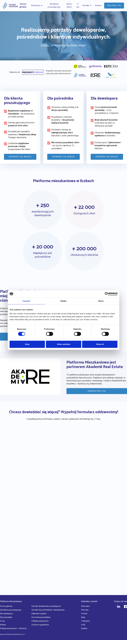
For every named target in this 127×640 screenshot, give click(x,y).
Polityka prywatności (40, 621)
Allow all (100, 344)
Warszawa (85, 606)
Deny (27, 344)
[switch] (49, 334)
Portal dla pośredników (41, 617)
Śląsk (83, 617)
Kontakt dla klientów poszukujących (46, 606)
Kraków (84, 628)
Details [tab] (64, 301)
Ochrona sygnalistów (40, 624)
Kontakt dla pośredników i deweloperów (48, 610)
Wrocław (85, 610)
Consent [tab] (26, 301)
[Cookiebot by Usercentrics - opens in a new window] (106, 294)
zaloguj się (114, 5)
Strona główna (6, 606)
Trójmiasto (85, 621)
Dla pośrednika (6, 617)
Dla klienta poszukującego (10, 610)
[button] (37, 6)
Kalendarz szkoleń (39, 613)
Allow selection (63, 344)
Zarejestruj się (97, 391)
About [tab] (100, 301)
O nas (2, 621)
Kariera (3, 624)
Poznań (84, 613)
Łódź (83, 624)
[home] (10, 5)
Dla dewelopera (6, 613)
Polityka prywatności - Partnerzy (13, 628)
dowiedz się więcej (20, 156)
